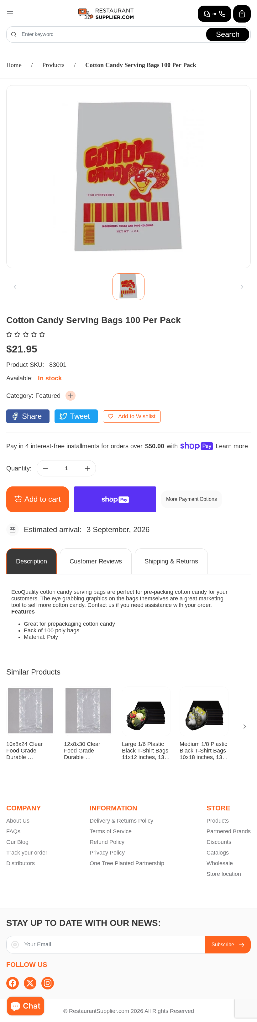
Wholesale (220, 863)
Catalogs (218, 852)
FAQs (13, 831)
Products (53, 64)
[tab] (128, 286)
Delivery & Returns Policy (121, 821)
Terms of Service (111, 831)
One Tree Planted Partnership (127, 863)
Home (14, 64)
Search (227, 34)
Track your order (26, 852)
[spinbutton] (66, 468)
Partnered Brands (229, 831)
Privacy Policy (107, 852)
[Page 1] (128, 286)
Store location (224, 874)
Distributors (20, 863)
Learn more (232, 446)
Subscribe (223, 944)
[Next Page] (245, 727)
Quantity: (19, 468)
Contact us (100, 605)
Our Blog (17, 842)
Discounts (219, 842)
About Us (17, 821)
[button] (71, 396)
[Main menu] (10, 14)
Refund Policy (107, 842)
